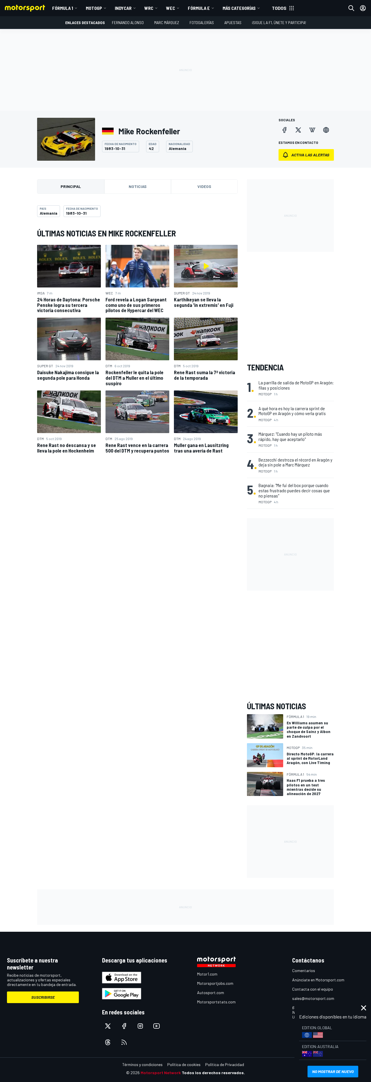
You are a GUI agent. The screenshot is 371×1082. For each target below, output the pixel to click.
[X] (298, 130)
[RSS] (124, 1042)
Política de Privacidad (224, 1064)
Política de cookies (184, 1064)
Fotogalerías (202, 22)
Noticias (138, 186)
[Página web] (326, 130)
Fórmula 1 (62, 8)
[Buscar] (351, 8)
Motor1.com (207, 973)
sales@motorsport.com (313, 998)
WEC (170, 8)
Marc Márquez (166, 22)
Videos (204, 186)
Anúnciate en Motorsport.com (318, 979)
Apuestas (232, 22)
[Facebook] (284, 130)
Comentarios (303, 970)
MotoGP (94, 8)
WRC (148, 8)
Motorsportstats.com (216, 1001)
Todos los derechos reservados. (213, 1072)
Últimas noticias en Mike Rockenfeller (106, 233)
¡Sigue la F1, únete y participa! (279, 22)
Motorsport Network (161, 1072)
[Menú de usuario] (363, 8)
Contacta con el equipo (312, 989)
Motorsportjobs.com (215, 983)
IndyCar (123, 8)
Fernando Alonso (128, 22)
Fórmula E (199, 8)
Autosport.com (210, 992)
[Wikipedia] (312, 130)
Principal (71, 186)
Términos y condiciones (142, 1064)
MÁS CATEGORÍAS (239, 8)
